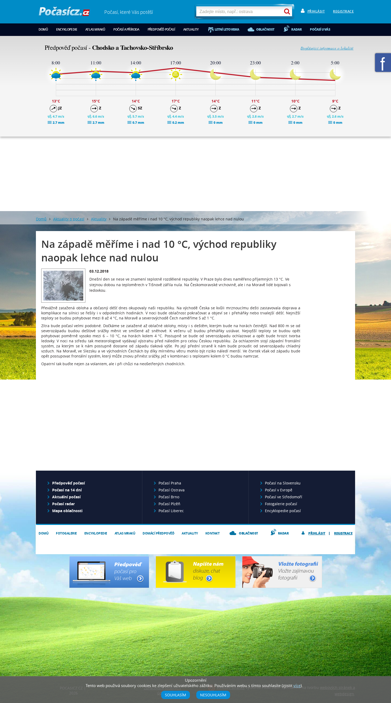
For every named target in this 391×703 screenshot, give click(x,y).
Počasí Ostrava (172, 489)
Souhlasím (175, 694)
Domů (43, 29)
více (297, 685)
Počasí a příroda (126, 29)
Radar (296, 29)
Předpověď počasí (161, 29)
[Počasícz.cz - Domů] (64, 13)
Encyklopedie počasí (283, 510)
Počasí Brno (169, 496)
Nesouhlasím (213, 694)
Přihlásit (316, 11)
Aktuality (191, 29)
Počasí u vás (320, 29)
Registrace (343, 11)
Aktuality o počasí (68, 218)
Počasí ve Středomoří (283, 496)
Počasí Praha (170, 483)
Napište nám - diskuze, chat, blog (196, 572)
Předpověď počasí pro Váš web (109, 572)
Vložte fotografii (282, 572)
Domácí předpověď (158, 533)
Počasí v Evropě (278, 489)
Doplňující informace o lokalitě (327, 48)
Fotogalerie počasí (281, 503)
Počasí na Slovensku (283, 483)
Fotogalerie (66, 533)
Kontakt (212, 533)
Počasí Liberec (171, 510)
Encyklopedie (66, 29)
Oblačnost (265, 29)
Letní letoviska (227, 29)
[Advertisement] (195, 174)
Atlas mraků (95, 29)
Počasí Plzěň (169, 503)
